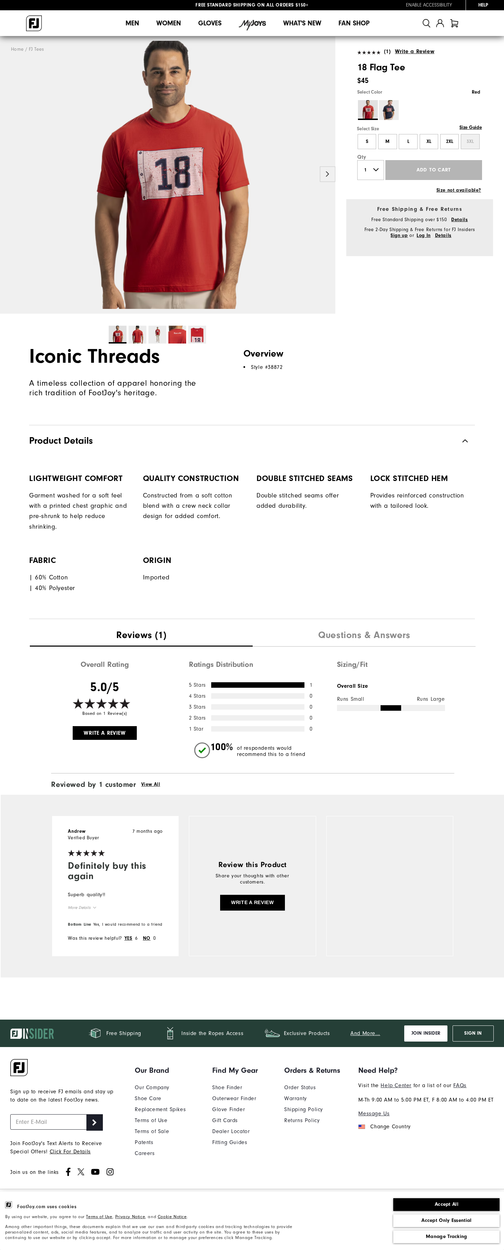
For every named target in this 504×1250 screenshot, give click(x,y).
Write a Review (414, 51)
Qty (362, 157)
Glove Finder (228, 1109)
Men (132, 23)
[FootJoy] (34, 23)
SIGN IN (473, 1033)
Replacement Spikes (160, 1109)
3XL (470, 141)
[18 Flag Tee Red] (167, 175)
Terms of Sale (152, 1131)
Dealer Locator (231, 1131)
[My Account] (440, 23)
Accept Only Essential (446, 1220)
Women (168, 23)
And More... (365, 1033)
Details (459, 220)
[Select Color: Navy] (389, 110)
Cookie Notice (172, 1216)
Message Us (373, 1113)
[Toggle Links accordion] (160, 1070)
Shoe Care (148, 1098)
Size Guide (470, 127)
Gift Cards (225, 1120)
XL (429, 141)
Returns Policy (302, 1120)
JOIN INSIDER (425, 1033)
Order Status (300, 1087)
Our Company (152, 1087)
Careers (145, 1153)
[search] (426, 23)
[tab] (454, 23)
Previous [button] (7, 174)
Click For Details (70, 1152)
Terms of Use (99, 1216)
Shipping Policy (303, 1109)
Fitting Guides (229, 1142)
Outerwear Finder (234, 1098)
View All (150, 784)
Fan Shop (354, 23)
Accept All (446, 1204)
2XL (449, 141)
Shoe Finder (227, 1087)
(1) (387, 51)
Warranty (295, 1098)
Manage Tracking (446, 1236)
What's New (302, 23)
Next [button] (327, 174)
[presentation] (141, 636)
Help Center (396, 1085)
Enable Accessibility (429, 5)
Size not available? (458, 190)
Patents (144, 1142)
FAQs (459, 1085)
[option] (167, 175)
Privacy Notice (130, 1216)
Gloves (209, 23)
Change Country (390, 1126)
